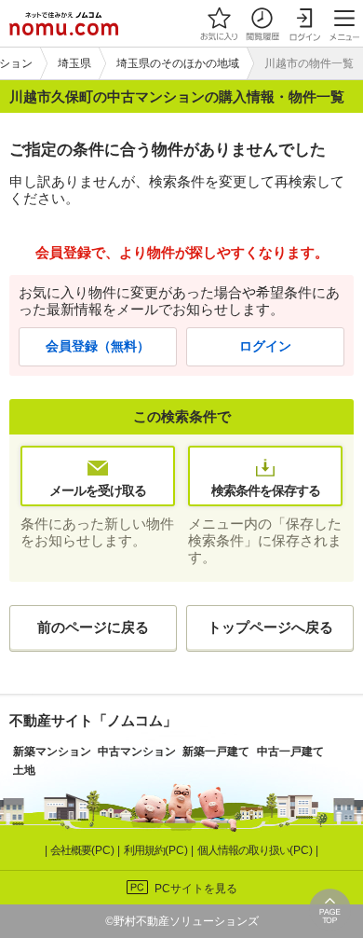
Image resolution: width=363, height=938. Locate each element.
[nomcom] (63, 23)
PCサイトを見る (196, 888)
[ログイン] (304, 23)
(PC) (83, 850)
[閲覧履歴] (261, 23)
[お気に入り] (218, 23)
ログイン (265, 346)
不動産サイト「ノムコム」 (93, 720)
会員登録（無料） (98, 346)
